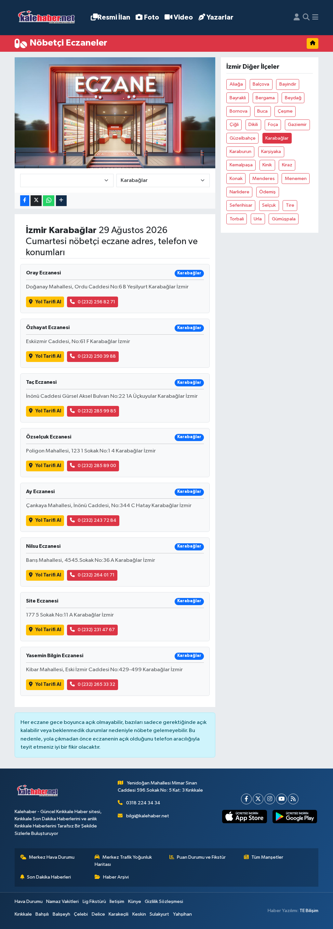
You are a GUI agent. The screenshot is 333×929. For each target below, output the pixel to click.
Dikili (253, 124)
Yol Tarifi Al (48, 301)
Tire (290, 205)
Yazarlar (219, 17)
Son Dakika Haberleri (49, 877)
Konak (236, 178)
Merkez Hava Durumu (51, 857)
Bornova (238, 111)
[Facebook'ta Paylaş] (24, 200)
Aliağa (236, 84)
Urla (258, 218)
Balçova (261, 84)
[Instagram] (269, 799)
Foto (151, 17)
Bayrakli (238, 97)
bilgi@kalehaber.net (147, 815)
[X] (258, 799)
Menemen (296, 178)
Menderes (263, 178)
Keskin (139, 914)
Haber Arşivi (116, 877)
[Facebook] (246, 799)
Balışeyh (61, 914)
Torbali (237, 218)
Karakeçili (118, 914)
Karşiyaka (271, 151)
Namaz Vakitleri (62, 901)
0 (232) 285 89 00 (97, 465)
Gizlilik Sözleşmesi (164, 901)
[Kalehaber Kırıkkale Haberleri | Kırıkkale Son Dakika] (49, 18)
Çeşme (285, 111)
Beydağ (293, 97)
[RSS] (293, 799)
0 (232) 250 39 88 (97, 356)
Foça (273, 124)
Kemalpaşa (241, 164)
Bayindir (287, 84)
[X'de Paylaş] (36, 200)
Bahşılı (42, 914)
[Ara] (306, 17)
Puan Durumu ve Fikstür (201, 857)
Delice (98, 914)
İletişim (117, 901)
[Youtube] (281, 799)
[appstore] (244, 816)
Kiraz (287, 164)
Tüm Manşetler (267, 857)
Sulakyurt (159, 914)
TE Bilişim (309, 910)
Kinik (267, 164)
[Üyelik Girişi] (297, 17)
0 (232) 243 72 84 (97, 520)
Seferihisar (241, 205)
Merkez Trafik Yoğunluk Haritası (123, 861)
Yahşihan (182, 914)
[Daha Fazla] (61, 200)
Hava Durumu (29, 901)
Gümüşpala (284, 218)
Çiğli (234, 124)
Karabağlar (276, 138)
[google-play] (294, 816)
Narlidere (239, 191)
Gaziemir (297, 124)
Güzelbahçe (243, 138)
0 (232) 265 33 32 (96, 684)
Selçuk (269, 205)
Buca (262, 111)
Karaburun (240, 151)
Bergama (265, 97)
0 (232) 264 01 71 (96, 575)
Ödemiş (267, 191)
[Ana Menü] (315, 17)
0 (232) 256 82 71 (96, 301)
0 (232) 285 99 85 (97, 411)
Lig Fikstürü (94, 901)
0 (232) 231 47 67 (96, 629)
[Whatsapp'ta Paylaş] (48, 200)
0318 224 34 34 (143, 802)
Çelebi (81, 914)
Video (183, 17)
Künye (134, 901)
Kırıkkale (23, 914)
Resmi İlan (114, 17)
